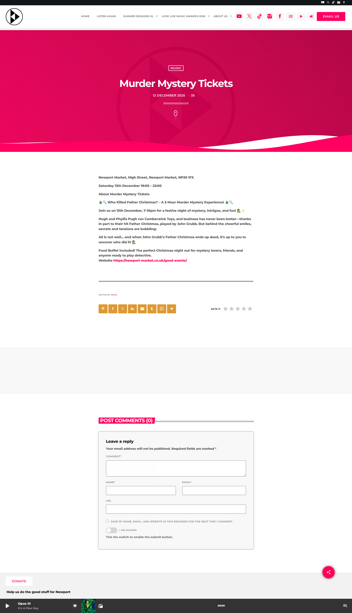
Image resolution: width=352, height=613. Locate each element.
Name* (110, 482)
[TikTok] (333, 2)
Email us (331, 16)
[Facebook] (344, 2)
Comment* (113, 456)
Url (108, 500)
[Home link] (14, 16)
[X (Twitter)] (328, 2)
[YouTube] (322, 2)
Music (176, 68)
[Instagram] (338, 2)
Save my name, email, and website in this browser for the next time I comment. (172, 521)
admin (114, 295)
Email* (187, 482)
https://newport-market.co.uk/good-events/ (150, 261)
